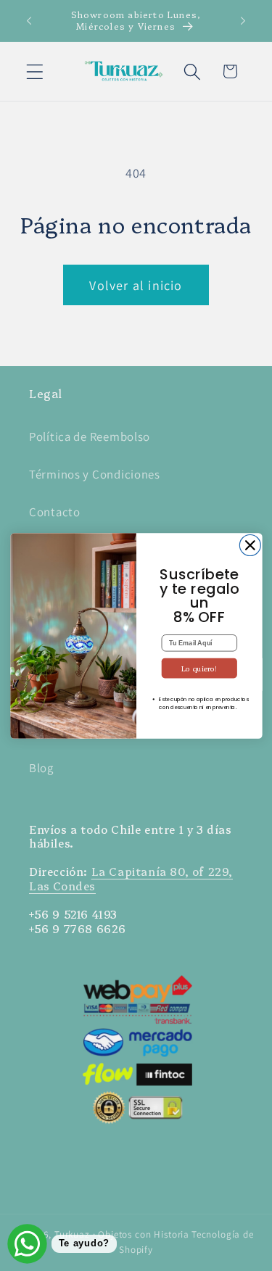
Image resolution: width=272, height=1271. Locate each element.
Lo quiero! (199, 668)
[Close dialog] (249, 544)
